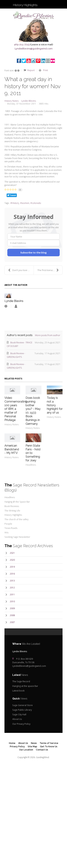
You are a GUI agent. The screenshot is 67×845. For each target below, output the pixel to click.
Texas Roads (10, 528)
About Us (17, 719)
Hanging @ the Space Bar (17, 501)
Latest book (18, 690)
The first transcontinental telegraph (50, 270)
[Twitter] (24, 61)
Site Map (32, 746)
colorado (36, 203)
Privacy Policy (17, 746)
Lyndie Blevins (28, 100)
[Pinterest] (38, 61)
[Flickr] (53, 61)
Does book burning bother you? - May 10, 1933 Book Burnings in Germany (33, 410)
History (15, 203)
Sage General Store (22, 705)
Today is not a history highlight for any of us (55, 405)
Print (45, 70)
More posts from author (47, 335)
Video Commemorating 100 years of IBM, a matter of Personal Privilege (15, 409)
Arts (6, 532)
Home (12, 743)
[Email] (48, 61)
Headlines (31, 464)
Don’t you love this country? (23, 270)
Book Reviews (11, 506)
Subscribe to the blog (33, 252)
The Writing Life (12, 510)
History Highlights (13, 514)
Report (31, 70)
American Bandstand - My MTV (11, 449)
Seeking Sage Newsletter (17, 536)
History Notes (11, 101)
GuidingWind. (42, 757)
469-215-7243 (22, 44)
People (8, 523)
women (25, 203)
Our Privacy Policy (21, 723)
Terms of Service (49, 743)
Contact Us (42, 749)
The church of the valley (16, 519)
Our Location (26, 749)
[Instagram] (33, 61)
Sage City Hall (19, 714)
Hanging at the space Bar (25, 686)
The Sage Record (21, 681)
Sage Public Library (22, 709)
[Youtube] (28, 61)
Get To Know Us (48, 746)
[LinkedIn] (43, 61)
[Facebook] (19, 61)
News (34, 743)
